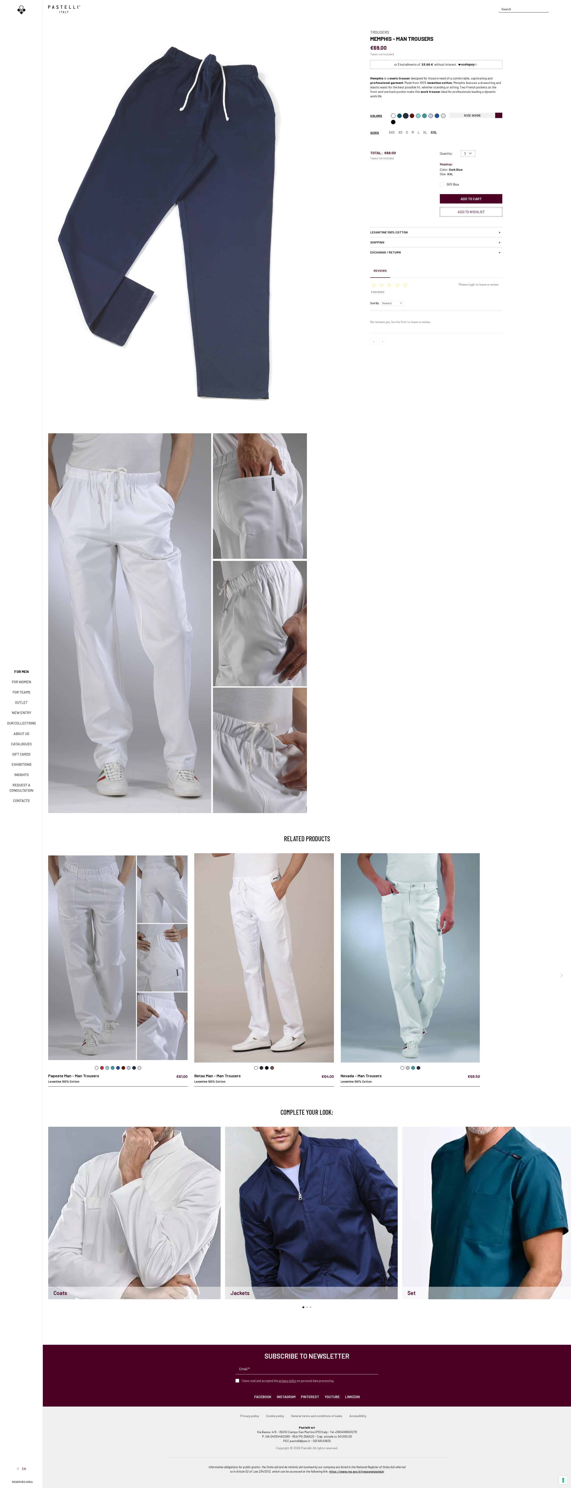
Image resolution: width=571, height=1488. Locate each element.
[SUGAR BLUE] (437, 116)
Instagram (286, 1397)
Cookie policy (275, 1416)
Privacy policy (249, 1416)
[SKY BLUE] (431, 116)
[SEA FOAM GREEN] (418, 116)
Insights (21, 774)
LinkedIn (352, 1397)
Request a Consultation (21, 787)
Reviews (380, 270)
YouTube (332, 1397)
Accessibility (357, 1416)
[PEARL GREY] (443, 116)
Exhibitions (21, 764)
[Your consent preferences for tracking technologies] (563, 1480)
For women (21, 682)
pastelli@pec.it (300, 1441)
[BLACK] (393, 122)
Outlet (21, 702)
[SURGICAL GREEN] (424, 116)
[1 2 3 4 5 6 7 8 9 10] (467, 153)
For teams (21, 692)
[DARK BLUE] (406, 116)
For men (21, 671)
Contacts (21, 800)
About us (21, 733)
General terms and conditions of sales (316, 1416)
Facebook (262, 1397)
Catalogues (21, 744)
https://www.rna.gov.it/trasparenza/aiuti (356, 1471)
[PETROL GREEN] (399, 116)
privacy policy (287, 1380)
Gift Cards (21, 754)
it (18, 1469)
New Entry (21, 712)
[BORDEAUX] (412, 116)
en (24, 1469)
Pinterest (310, 1397)
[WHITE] (393, 116)
